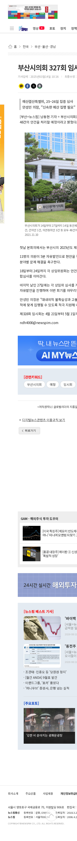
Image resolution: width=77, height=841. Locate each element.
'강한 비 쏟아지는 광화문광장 (44, 735)
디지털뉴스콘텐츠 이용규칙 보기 (43, 419)
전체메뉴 (12, 28)
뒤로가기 (30, 430)
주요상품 (30, 793)
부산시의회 (34, 384)
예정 (53, 384)
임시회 (68, 384)
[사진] (42, 627)
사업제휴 (48, 793)
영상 (36, 28)
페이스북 (27, 86)
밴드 (39, 86)
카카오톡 (21, 86)
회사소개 (13, 793)
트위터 (33, 86)
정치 (63, 28)
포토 (52, 28)
